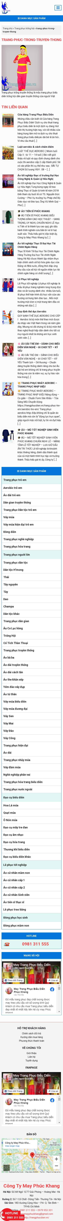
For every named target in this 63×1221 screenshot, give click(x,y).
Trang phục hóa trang (16, 546)
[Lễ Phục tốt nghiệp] (8, 284)
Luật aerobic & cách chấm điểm (36, 146)
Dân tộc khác (11, 613)
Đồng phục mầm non (16, 925)
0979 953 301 (45, 1210)
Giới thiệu (31, 1053)
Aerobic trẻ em (12, 487)
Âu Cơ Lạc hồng (13, 628)
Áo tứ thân (10, 694)
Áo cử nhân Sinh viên (16, 894)
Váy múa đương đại (15, 708)
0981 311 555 (27, 1210)
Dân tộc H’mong (13, 569)
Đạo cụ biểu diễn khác (17, 856)
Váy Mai (8, 723)
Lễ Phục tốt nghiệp (28, 279)
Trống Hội (9, 635)
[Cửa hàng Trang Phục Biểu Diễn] (8, 120)
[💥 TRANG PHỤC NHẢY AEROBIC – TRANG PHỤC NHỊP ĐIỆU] (8, 388)
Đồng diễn (9, 531)
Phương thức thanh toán (31, 1040)
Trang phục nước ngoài (17, 789)
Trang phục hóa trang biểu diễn (23, 782)
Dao (5, 599)
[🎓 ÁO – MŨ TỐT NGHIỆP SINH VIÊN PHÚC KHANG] (8, 435)
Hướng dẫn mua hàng (31, 1037)
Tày (5, 591)
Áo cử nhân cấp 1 (14, 880)
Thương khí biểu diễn (16, 849)
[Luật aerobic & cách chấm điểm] (8, 152)
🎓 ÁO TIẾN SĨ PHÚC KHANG (34, 211)
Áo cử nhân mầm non (16, 872)
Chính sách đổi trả (31, 1033)
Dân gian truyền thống (17, 502)
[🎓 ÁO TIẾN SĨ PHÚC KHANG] (8, 216)
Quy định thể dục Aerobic (32, 311)
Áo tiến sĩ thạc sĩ (13, 902)
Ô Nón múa (10, 820)
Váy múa (8, 517)
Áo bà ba (8, 657)
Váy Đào (8, 730)
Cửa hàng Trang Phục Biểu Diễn (36, 114)
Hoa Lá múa (10, 805)
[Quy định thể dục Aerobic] (8, 317)
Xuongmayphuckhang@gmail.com (35, 1213)
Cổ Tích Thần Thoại (15, 643)
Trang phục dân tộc (15, 562)
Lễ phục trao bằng (14, 909)
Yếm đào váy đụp (14, 686)
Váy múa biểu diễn (14, 701)
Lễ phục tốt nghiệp (15, 864)
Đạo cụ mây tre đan (15, 827)
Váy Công (9, 738)
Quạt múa (9, 812)
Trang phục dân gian (16, 621)
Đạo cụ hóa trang (14, 842)
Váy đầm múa (11, 767)
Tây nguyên (10, 584)
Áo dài (7, 752)
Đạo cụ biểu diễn (13, 797)
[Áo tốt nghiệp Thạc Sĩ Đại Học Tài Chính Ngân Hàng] (8, 249)
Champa (8, 606)
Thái (6, 577)
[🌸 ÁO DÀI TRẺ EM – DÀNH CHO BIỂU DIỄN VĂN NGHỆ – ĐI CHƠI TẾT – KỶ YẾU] (8, 349)
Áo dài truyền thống (15, 664)
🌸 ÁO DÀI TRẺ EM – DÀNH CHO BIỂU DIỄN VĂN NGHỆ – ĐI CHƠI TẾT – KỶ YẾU (39, 347)
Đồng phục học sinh (15, 917)
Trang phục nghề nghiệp (18, 539)
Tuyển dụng (32, 1060)
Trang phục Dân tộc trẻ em (20, 509)
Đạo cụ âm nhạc (13, 834)
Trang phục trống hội (24, 28)
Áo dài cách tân (13, 672)
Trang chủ (7, 28)
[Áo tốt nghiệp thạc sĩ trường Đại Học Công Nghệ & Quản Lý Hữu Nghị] (8, 181)
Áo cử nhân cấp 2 (14, 887)
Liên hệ (31, 1056)
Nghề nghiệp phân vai (16, 774)
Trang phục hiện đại (15, 745)
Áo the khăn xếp (13, 679)
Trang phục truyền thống (18, 650)
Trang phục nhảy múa (16, 760)
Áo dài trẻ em (11, 495)
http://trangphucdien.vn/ (36, 1217)
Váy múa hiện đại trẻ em (18, 524)
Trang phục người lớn (16, 554)
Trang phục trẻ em (14, 479)
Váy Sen (8, 716)
